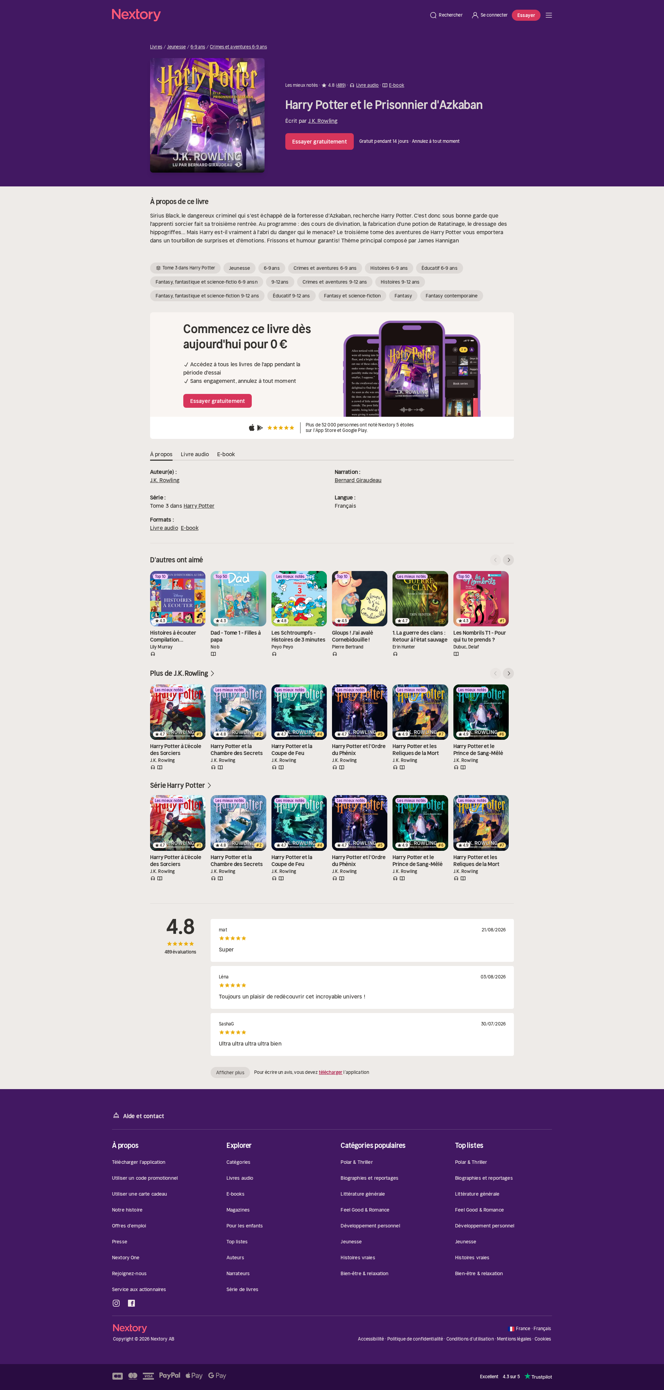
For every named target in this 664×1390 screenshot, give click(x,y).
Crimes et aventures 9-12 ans (335, 282)
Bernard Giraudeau (358, 480)
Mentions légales (514, 1339)
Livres (156, 47)
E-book (190, 527)
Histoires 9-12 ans (400, 282)
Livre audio (164, 527)
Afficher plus (230, 1072)
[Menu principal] (549, 15)
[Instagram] (116, 1303)
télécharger (330, 1072)
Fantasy (403, 296)
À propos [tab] (161, 454)
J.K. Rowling (323, 120)
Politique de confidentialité (415, 1339)
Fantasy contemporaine (452, 296)
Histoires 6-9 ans (389, 268)
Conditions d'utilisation (470, 1339)
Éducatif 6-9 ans (440, 268)
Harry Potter (199, 505)
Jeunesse (176, 47)
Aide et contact (143, 1116)
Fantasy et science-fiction (352, 296)
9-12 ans (280, 282)
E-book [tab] (226, 454)
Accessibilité (371, 1339)
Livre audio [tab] (195, 454)
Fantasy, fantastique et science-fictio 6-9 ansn (207, 282)
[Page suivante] (508, 559)
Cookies (543, 1339)
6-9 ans (198, 47)
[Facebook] (131, 1303)
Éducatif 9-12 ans (291, 296)
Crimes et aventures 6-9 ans (238, 47)
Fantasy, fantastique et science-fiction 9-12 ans (207, 296)
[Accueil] (268, 15)
